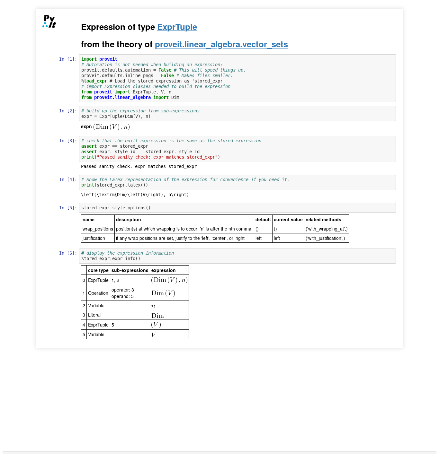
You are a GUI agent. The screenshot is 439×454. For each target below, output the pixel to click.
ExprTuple (177, 26)
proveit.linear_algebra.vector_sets (221, 44)
